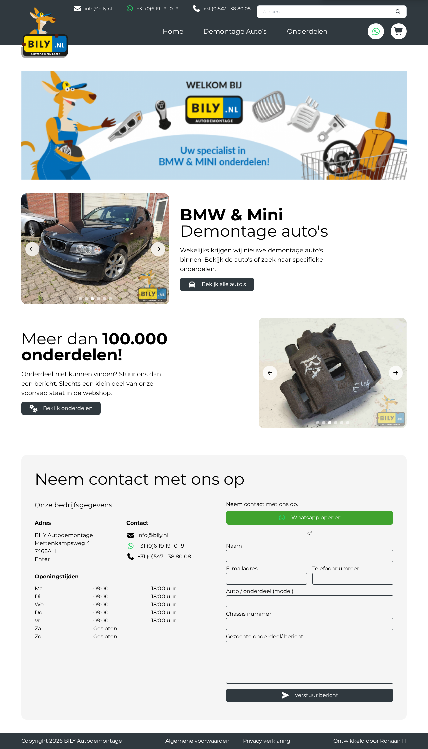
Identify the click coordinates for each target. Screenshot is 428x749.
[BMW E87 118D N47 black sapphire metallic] (95, 248)
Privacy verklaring (266, 741)
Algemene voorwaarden (197, 741)
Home (173, 31)
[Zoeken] (398, 11)
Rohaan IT (393, 741)
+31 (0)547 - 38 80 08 (227, 9)
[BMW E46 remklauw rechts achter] (333, 373)
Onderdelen (307, 31)
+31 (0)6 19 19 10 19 (158, 9)
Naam (234, 546)
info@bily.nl (98, 9)
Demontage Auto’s (235, 31)
